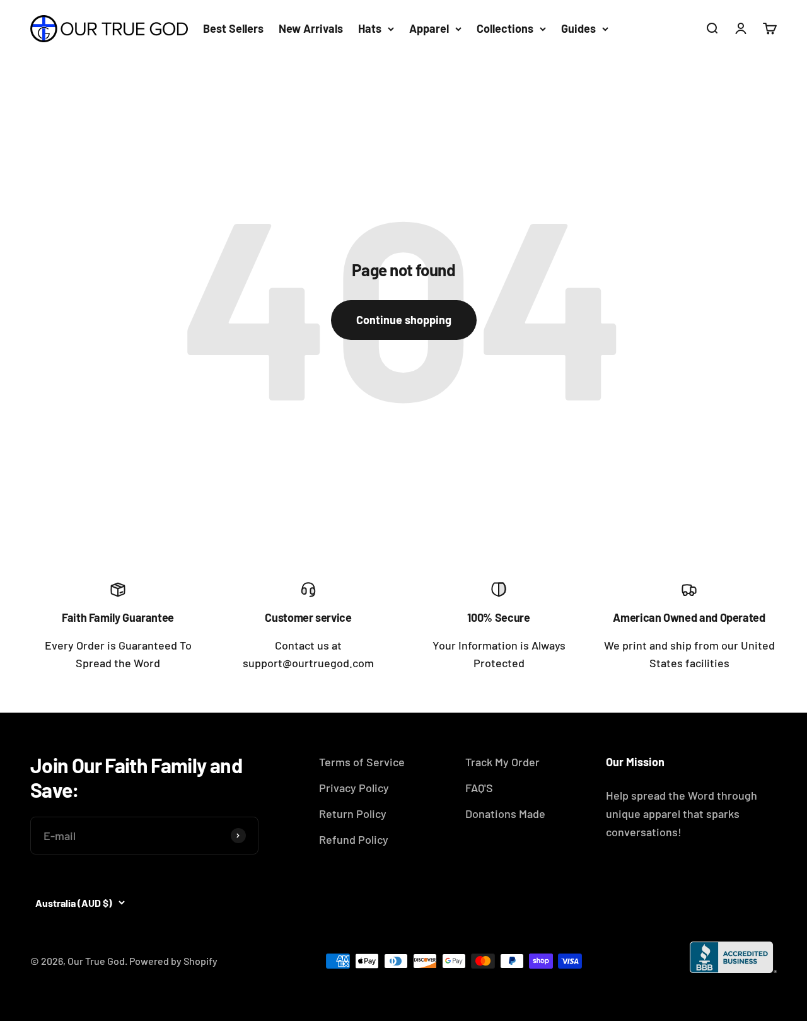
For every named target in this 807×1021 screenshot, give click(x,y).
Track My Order (502, 762)
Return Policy (352, 813)
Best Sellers (233, 28)
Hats (369, 28)
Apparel (429, 28)
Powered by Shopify (173, 961)
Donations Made (505, 813)
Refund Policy (353, 839)
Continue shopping (403, 320)
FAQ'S (479, 788)
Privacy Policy (354, 788)
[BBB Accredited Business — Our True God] (733, 957)
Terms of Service (362, 762)
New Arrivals (311, 28)
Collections (505, 28)
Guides (578, 28)
